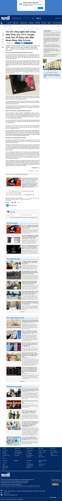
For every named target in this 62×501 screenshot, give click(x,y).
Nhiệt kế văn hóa (5, 467)
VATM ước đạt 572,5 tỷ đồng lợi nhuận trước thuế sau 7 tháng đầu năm (52, 76)
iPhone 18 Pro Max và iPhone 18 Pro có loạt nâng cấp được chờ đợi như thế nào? (29, 344)
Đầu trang (52, 497)
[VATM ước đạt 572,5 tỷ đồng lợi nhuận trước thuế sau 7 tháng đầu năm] (52, 64)
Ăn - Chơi (40, 453)
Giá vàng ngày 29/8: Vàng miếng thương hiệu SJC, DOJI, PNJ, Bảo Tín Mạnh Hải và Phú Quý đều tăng (51, 40)
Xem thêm (22, 311)
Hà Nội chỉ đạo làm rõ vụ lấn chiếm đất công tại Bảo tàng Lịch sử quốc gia (52, 51)
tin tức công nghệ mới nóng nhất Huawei (14, 194)
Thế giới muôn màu (54, 455)
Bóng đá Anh (29, 467)
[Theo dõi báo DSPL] (23, 43)
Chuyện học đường (42, 464)
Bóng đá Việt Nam (30, 465)
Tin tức (9, 23)
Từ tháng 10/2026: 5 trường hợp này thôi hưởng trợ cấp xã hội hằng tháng (30, 262)
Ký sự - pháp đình (17, 453)
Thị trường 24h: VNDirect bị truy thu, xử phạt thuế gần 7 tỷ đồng (52, 34)
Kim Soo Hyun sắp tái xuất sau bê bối (30, 401)
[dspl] (1, 23)
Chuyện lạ (40, 455)
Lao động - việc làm (5, 455)
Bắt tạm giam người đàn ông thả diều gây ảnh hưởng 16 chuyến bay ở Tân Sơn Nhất (30, 303)
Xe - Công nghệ (29, 453)
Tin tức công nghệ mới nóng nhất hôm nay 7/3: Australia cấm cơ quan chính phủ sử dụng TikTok (30, 247)
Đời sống (31, 23)
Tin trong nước (5, 450)
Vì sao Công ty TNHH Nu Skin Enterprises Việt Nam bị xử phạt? (30, 438)
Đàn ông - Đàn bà (42, 456)
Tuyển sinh (40, 465)
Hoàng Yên (10, 43)
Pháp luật (16, 23)
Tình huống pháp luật (18, 452)
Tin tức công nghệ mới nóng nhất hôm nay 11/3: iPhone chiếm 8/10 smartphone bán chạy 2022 (30, 237)
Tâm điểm (4, 452)
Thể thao (4, 469)
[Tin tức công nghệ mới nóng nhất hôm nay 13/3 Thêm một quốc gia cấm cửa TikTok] (13, 182)
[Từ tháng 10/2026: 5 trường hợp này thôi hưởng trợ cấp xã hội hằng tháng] (14, 265)
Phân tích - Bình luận (54, 452)
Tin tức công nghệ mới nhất (28, 194)
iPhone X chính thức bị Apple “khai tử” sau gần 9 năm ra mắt (29, 331)
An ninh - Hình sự (17, 450)
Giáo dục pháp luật (42, 461)
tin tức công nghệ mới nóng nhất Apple (13, 192)
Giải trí (3, 464)
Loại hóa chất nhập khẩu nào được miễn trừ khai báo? (51, 55)
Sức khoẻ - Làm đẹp (42, 450)
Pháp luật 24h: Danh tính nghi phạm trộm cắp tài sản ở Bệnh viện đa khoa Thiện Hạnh (29, 282)
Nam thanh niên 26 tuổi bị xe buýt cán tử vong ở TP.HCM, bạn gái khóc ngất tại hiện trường (30, 293)
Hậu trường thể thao (30, 464)
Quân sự (52, 453)
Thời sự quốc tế (53, 450)
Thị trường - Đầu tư (30, 450)
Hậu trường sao (5, 465)
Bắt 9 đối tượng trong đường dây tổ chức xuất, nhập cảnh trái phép (30, 389)
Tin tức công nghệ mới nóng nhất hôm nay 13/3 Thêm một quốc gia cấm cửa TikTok (30, 180)
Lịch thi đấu (29, 462)
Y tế (3, 456)
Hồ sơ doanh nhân (30, 455)
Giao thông (4, 453)
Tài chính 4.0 (29, 452)
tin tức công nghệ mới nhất (14, 191)
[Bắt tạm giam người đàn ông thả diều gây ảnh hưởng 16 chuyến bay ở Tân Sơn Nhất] (14, 305)
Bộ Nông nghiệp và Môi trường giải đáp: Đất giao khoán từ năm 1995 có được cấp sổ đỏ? (30, 272)
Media (49, 23)
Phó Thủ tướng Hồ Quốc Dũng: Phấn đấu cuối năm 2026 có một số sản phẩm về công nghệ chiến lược (30, 354)
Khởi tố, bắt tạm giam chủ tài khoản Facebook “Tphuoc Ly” (29, 411)
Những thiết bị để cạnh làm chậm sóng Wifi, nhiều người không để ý (30, 321)
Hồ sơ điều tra (16, 455)
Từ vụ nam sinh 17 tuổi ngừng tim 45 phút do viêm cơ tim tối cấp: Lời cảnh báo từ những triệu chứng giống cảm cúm (30, 423)
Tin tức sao (4, 462)
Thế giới (37, 23)
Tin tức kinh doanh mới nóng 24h (51, 72)
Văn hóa (43, 23)
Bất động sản (29, 456)
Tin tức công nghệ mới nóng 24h (19, 174)
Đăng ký (40, 8)
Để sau (35, 8)
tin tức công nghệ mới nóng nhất (27, 191)
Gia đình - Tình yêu (42, 452)
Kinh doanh (23, 23)
